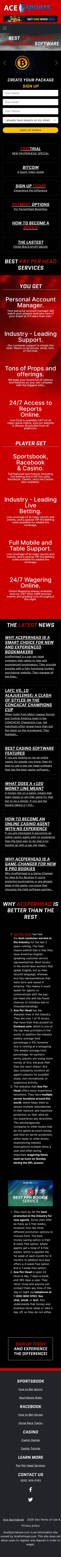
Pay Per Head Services (30, 1465)
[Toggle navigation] (4, 28)
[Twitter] (30, 1500)
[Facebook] (30, 1490)
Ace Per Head (23, 934)
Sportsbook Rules (30, 1397)
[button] (4, 63)
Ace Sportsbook (13, 1519)
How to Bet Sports (30, 1389)
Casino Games (30, 1440)
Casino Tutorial (30, 1448)
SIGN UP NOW (29, 130)
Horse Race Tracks (30, 1423)
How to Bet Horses (30, 1414)
